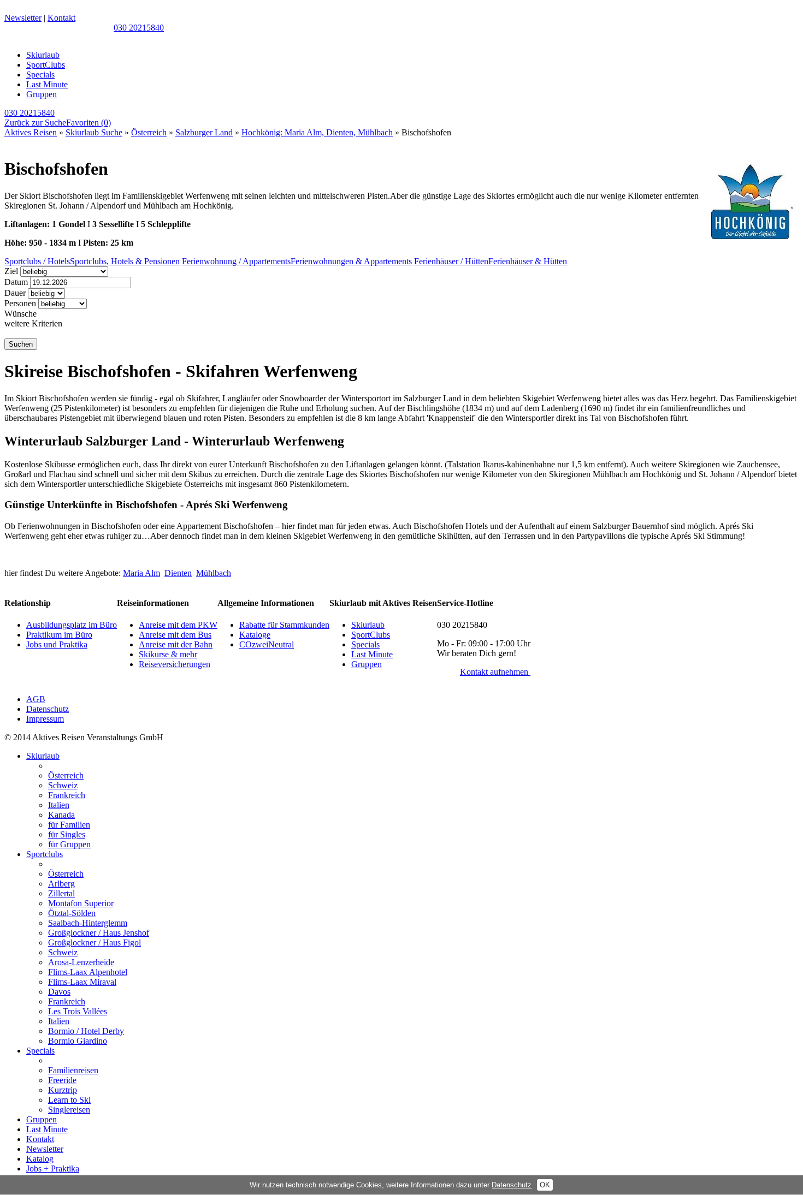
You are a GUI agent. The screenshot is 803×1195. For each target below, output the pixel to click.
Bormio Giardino (77, 1040)
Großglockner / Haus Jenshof (98, 932)
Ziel (11, 271)
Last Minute (47, 84)
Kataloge (254, 634)
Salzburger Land (204, 132)
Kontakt (61, 17)
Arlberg (61, 883)
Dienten (178, 573)
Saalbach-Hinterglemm (87, 923)
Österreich (149, 132)
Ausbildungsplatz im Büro (71, 624)
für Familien (69, 824)
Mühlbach (213, 573)
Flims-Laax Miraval (82, 981)
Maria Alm (141, 573)
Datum (16, 282)
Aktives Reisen (30, 132)
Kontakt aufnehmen (495, 671)
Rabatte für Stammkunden (284, 624)
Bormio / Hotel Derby (86, 1031)
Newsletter (23, 17)
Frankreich (66, 795)
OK (545, 1185)
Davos (59, 991)
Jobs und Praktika (56, 644)
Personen (20, 303)
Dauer (15, 293)
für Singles (66, 834)
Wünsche (20, 313)
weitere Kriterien (33, 323)
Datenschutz (47, 709)
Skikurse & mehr (168, 654)
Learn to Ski (69, 1099)
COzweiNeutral (266, 644)
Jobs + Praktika (52, 1168)
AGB (35, 699)
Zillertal (61, 893)
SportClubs (45, 64)
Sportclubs (44, 854)
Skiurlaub (43, 55)
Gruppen (41, 94)
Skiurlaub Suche (94, 132)
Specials (40, 74)
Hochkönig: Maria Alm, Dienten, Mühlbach (317, 132)
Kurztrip (62, 1090)
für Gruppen (69, 844)
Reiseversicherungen (174, 664)
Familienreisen (73, 1070)
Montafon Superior (81, 903)
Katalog (40, 1158)
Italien (58, 805)
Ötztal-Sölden (72, 913)
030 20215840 (139, 27)
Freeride (62, 1080)
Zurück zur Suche (35, 122)
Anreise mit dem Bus (175, 634)
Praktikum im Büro (59, 634)
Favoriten (88, 122)
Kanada (61, 814)
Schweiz (63, 785)
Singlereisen (69, 1109)
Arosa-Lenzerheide (81, 962)
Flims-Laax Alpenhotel (87, 972)
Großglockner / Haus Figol (94, 942)
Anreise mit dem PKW (178, 624)
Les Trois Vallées (77, 1011)
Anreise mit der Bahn (175, 644)
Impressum (45, 718)
